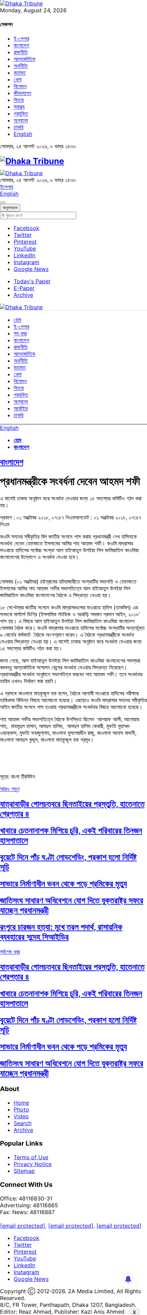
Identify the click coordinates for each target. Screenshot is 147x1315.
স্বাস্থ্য (19, 106)
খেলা (18, 79)
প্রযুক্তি (21, 113)
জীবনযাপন (22, 93)
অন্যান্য (21, 120)
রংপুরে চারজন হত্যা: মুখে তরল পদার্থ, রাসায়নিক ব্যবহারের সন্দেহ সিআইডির (61, 932)
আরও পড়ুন (9, 788)
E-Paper (24, 288)
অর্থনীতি (21, 65)
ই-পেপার (21, 38)
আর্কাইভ (21, 408)
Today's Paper (32, 281)
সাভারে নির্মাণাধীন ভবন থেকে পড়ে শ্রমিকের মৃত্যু (63, 884)
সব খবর (20, 333)
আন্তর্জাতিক (24, 59)
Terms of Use (31, 1157)
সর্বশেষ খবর (10, 951)
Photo (21, 1109)
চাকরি (18, 127)
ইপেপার (6, 186)
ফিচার (19, 99)
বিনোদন (20, 86)
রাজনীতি (21, 52)
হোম (17, 319)
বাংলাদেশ (21, 45)
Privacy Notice (33, 1164)
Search (22, 1123)
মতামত (20, 72)
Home (21, 1102)
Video (21, 1116)
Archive (23, 294)
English (23, 134)
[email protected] (22, 1225)
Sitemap (24, 1170)
